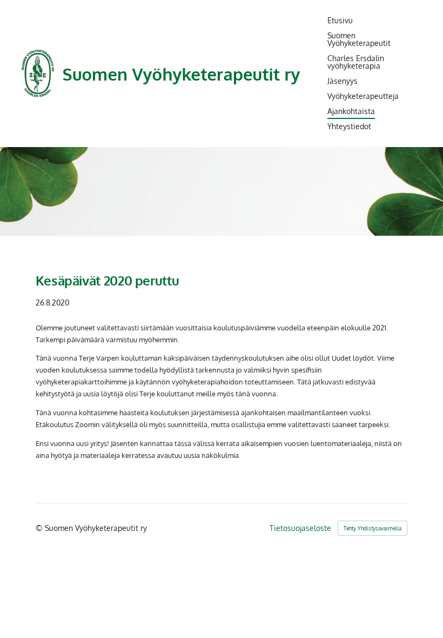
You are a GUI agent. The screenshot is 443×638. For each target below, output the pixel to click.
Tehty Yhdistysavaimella (372, 528)
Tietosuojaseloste (300, 528)
